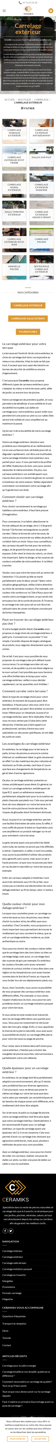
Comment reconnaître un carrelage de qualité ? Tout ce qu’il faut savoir (27, 1383)
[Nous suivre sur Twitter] (10, 1231)
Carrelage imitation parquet (17, 1268)
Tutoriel (6, 1337)
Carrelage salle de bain (14, 1262)
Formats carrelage (11, 1292)
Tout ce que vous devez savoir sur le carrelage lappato (26, 1393)
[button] (4, 10)
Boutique (24, 99)
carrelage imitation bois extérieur (26, 457)
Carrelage (42, 99)
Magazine (7, 1299)
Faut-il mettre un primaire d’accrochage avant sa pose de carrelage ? (28, 1403)
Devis (5, 1330)
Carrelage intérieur (12, 1250)
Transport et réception (14, 1323)
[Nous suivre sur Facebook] (5, 1231)
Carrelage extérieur (12, 1256)
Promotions (8, 1286)
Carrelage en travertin (14, 1274)
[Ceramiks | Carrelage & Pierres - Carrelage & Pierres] (28, 10)
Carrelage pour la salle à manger (19, 1365)
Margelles (7, 1280)
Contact (6, 1345)
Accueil (10, 99)
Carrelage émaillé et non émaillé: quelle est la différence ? (26, 1373)
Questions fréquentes (14, 1316)
